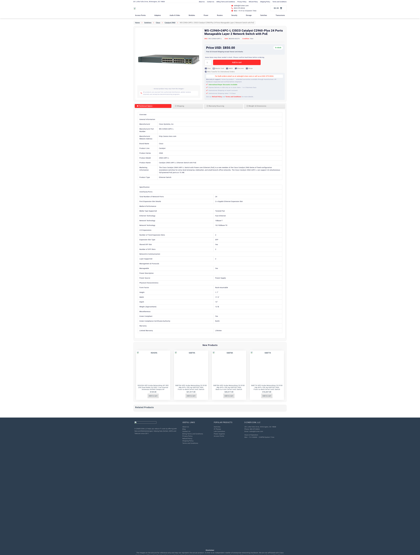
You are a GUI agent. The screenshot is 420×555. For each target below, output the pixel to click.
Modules (192, 15)
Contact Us (210, 2)
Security (234, 15)
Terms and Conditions (279, 2)
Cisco (158, 23)
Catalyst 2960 (170, 23)
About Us (202, 2)
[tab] (153, 106)
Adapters (157, 15)
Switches (263, 15)
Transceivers (280, 15)
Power (206, 15)
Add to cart (237, 62)
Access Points (140, 15)
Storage (249, 15)
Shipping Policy (265, 2)
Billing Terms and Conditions (226, 2)
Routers (220, 15)
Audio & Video (175, 15)
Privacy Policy (241, 2)
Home (137, 23)
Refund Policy (253, 2)
